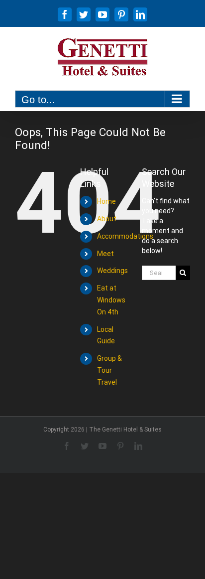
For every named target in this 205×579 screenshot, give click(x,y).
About (106, 219)
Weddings (112, 271)
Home (106, 201)
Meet (105, 254)
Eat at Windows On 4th (111, 300)
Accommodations (125, 236)
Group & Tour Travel (109, 370)
